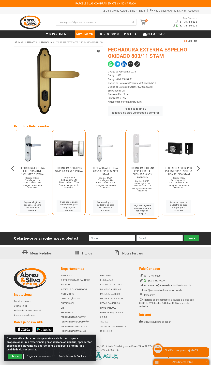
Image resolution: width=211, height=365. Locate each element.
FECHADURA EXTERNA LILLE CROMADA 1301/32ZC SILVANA (32, 171)
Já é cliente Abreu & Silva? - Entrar (126, 10)
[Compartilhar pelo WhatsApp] (111, 64)
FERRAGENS (67, 312)
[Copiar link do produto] (137, 64)
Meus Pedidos (41, 253)
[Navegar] (13, 169)
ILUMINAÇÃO (106, 280)
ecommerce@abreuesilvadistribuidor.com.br (168, 285)
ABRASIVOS (67, 275)
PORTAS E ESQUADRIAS (111, 312)
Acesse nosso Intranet (24, 315)
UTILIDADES (106, 331)
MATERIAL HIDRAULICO (111, 298)
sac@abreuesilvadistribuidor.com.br (163, 290)
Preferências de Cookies (72, 356)
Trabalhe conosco (22, 301)
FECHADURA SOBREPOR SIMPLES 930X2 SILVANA (69, 170)
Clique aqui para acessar (157, 321)
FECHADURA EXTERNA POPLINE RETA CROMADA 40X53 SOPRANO (142, 173)
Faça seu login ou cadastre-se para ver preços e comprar (135, 110)
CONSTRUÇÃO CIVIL (70, 298)
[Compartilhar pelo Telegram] (117, 64)
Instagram (149, 295)
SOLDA (103, 317)
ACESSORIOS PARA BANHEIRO (75, 280)
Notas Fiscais (132, 253)
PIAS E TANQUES (108, 308)
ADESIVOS (66, 284)
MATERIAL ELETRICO (110, 294)
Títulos (86, 253)
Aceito (15, 356)
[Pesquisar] (133, 22)
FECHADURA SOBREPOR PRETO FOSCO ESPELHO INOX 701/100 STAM (178, 171)
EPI (62, 308)
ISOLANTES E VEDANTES (112, 284)
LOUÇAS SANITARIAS (110, 289)
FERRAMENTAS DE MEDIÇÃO (75, 321)
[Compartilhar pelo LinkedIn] (124, 64)
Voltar (192, 41)
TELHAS (104, 321)
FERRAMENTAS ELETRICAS (74, 326)
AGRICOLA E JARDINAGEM (74, 289)
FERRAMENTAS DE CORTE (73, 317)
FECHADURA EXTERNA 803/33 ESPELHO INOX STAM (105, 171)
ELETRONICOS (68, 303)
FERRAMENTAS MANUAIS (73, 331)
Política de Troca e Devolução (28, 310)
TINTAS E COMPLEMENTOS (113, 326)
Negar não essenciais (39, 356)
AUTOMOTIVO (67, 294)
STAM (123, 98)
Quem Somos (20, 306)
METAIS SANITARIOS (110, 303)
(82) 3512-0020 (188, 25)
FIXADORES (105, 275)
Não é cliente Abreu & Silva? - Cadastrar (176, 10)
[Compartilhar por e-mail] (130, 64)
